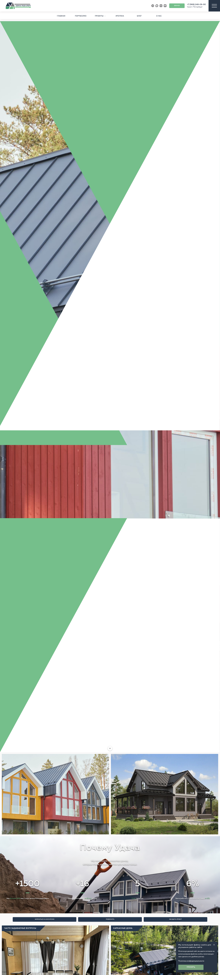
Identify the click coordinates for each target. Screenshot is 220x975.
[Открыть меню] (214, 5)
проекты (99, 16)
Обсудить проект (175, 919)
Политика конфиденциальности (191, 961)
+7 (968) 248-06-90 (196, 5)
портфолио (80, 16)
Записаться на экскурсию (44, 919)
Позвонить (110, 919)
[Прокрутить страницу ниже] (110, 748)
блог (139, 16)
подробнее (29, 734)
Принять (191, 967)
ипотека (120, 16)
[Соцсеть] (152, 5)
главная (61, 16)
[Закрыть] (214, 945)
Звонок (177, 5)
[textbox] (110, 851)
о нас (159, 16)
